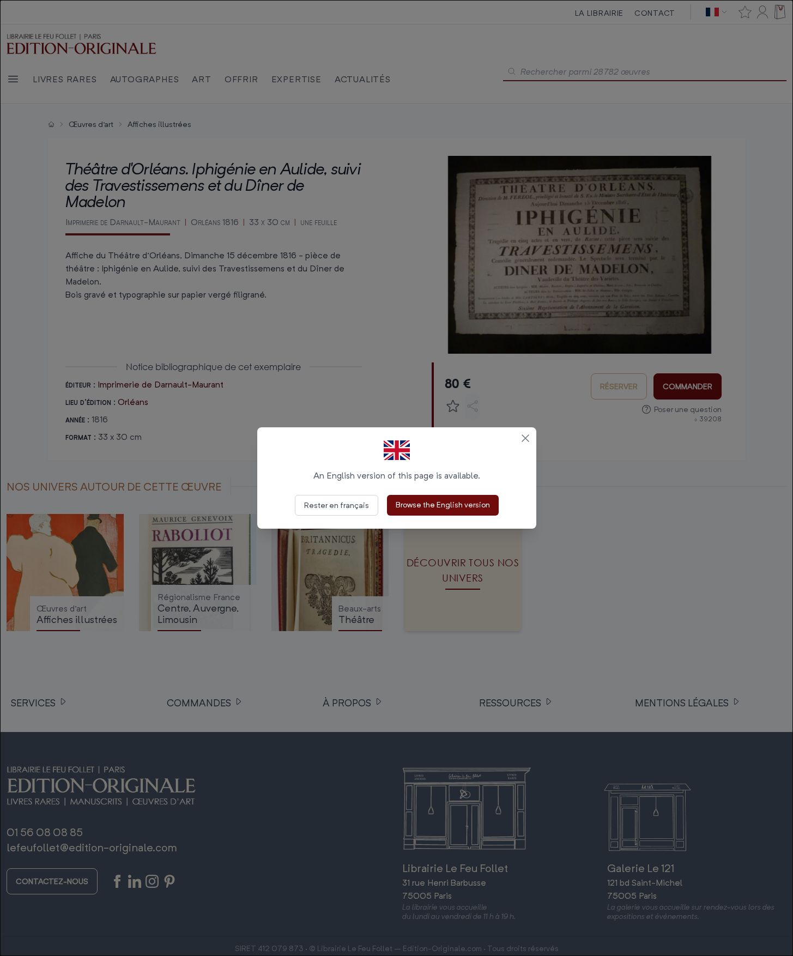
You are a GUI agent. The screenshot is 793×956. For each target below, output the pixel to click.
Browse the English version (443, 504)
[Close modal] (525, 438)
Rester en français (336, 505)
